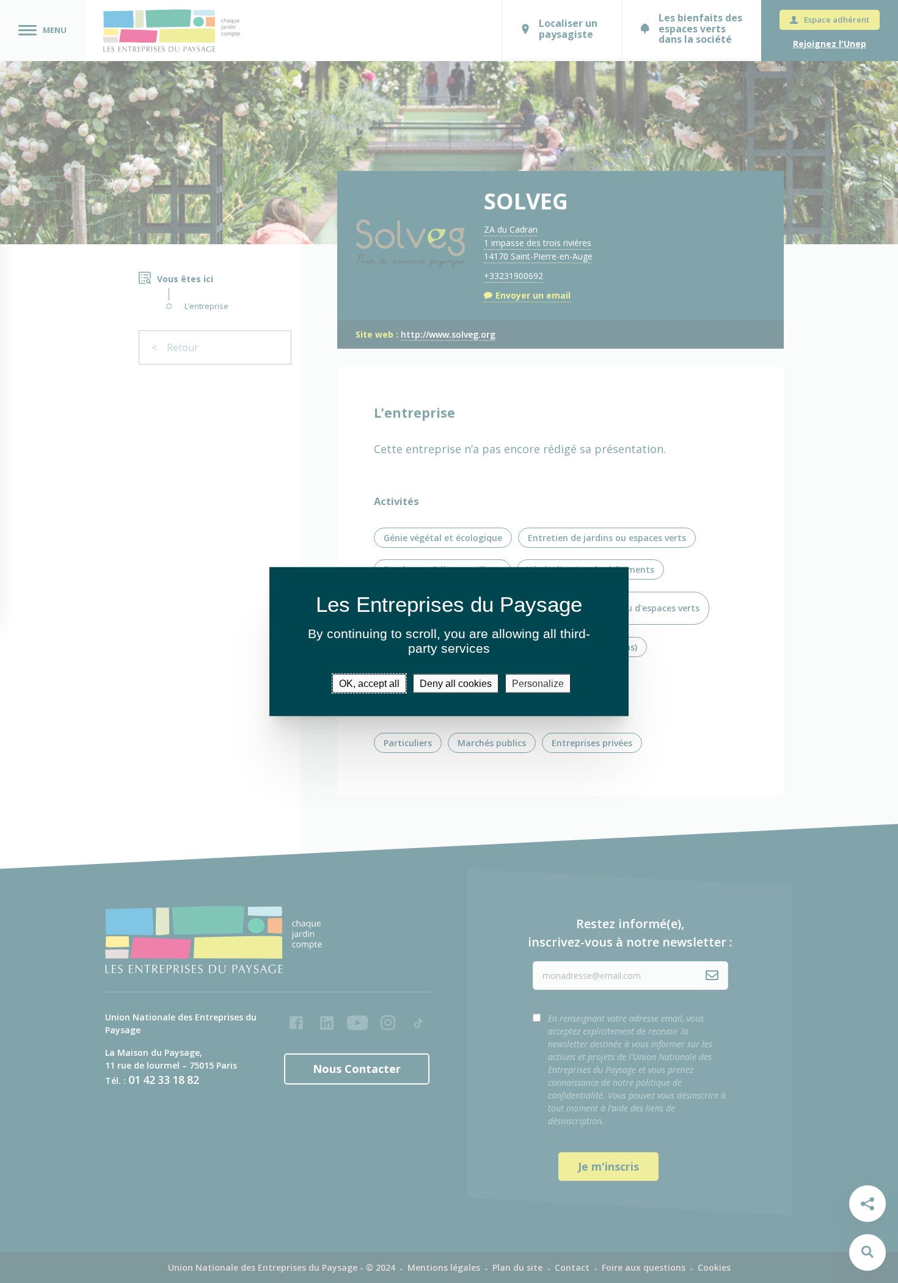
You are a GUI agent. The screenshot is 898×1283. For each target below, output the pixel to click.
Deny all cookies (456, 683)
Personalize (538, 683)
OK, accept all (369, 683)
